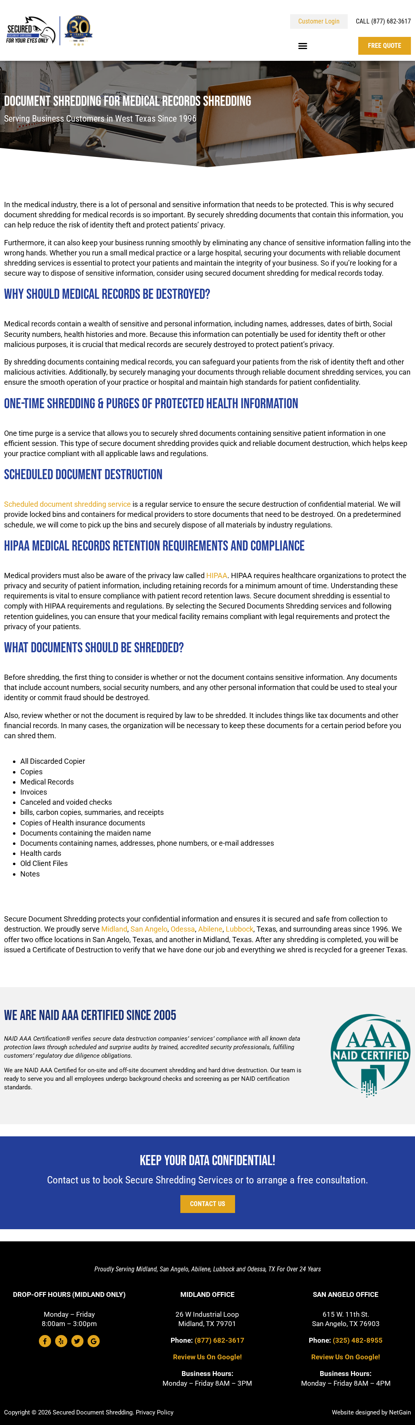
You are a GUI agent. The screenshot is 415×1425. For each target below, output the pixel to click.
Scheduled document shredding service (67, 504)
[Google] (94, 1341)
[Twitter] (77, 1341)
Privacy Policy (154, 1412)
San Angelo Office (346, 1294)
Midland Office (207, 1294)
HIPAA (216, 575)
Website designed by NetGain (371, 1412)
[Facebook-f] (45, 1341)
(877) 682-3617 (219, 1340)
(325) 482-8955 (358, 1340)
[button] (302, 46)
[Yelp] (61, 1341)
